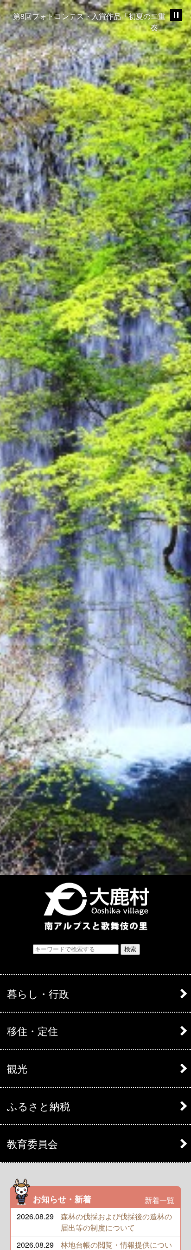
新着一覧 (159, 1200)
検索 (130, 949)
